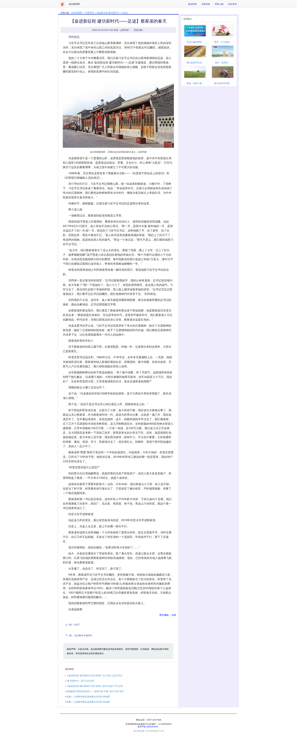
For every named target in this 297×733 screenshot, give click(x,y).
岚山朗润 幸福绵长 (83, 635)
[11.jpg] (118, 114)
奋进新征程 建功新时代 (108, 12)
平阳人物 (219, 3)
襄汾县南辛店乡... (195, 62)
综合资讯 (232, 3)
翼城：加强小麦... (195, 83)
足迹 (124, 12)
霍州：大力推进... (222, 41)
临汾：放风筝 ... (222, 62)
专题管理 (89, 12)
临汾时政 (192, 3)
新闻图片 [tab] (187, 18)
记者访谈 (205, 3)
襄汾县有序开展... (222, 83)
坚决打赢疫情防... (195, 41)
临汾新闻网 (76, 12)
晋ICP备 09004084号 (148, 726)
